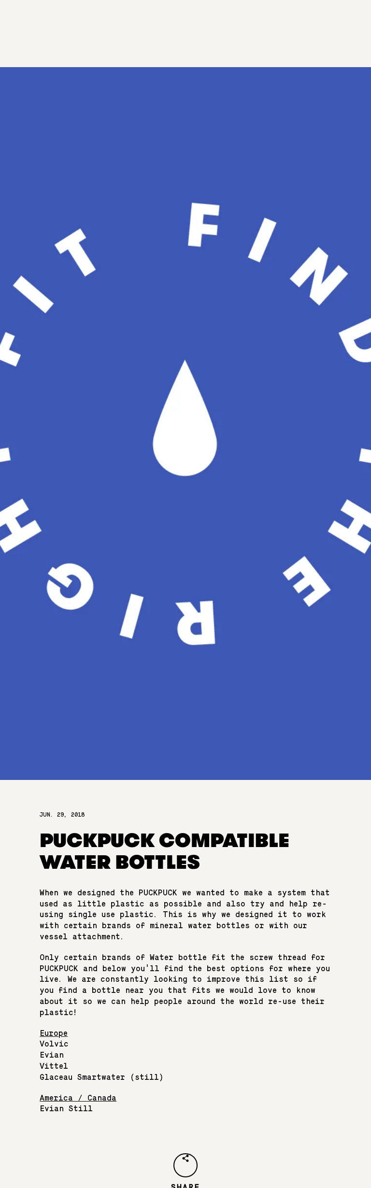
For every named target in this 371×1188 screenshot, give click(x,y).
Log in (205, 45)
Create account (252, 45)
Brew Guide (155, 21)
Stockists (200, 21)
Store (270, 21)
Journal (238, 21)
